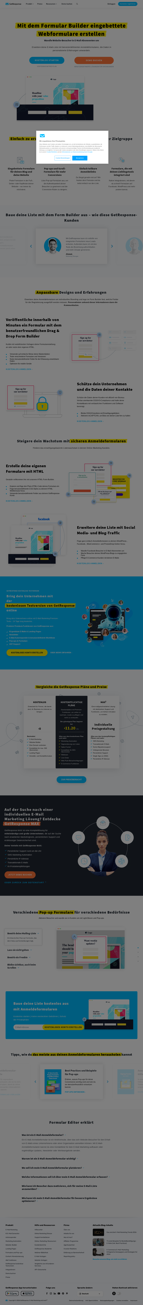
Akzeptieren (80, 158)
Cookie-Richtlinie (52, 152)
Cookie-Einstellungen (63, 158)
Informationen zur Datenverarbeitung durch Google (77, 152)
